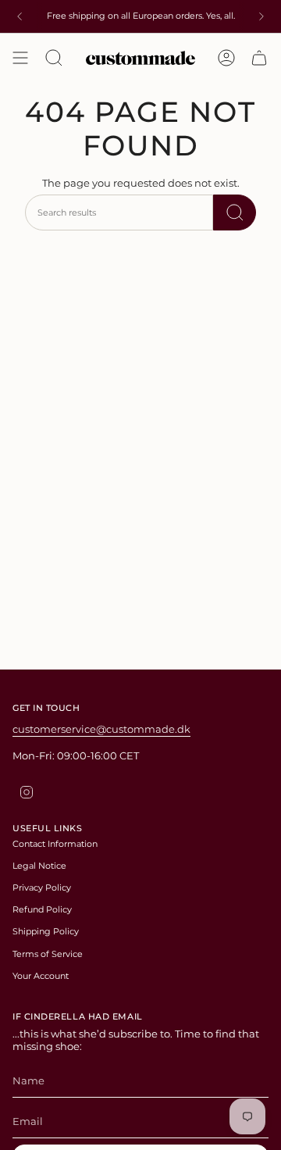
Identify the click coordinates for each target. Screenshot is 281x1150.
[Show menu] (20, 58)
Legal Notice (39, 865)
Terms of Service (47, 953)
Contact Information (55, 843)
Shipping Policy (45, 931)
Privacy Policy (41, 887)
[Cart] (259, 58)
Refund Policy (42, 909)
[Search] (234, 212)
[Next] (261, 16)
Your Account (40, 975)
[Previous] (19, 16)
